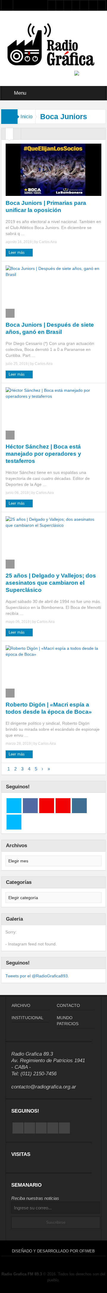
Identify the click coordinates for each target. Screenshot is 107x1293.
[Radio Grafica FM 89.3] (53, 45)
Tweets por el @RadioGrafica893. (37, 975)
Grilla (9, 135)
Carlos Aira (48, 242)
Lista (17, 135)
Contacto (68, 1005)
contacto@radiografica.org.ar (43, 1087)
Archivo (21, 1005)
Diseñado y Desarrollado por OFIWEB (53, 1251)
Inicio (26, 116)
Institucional (27, 1017)
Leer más (17, 252)
